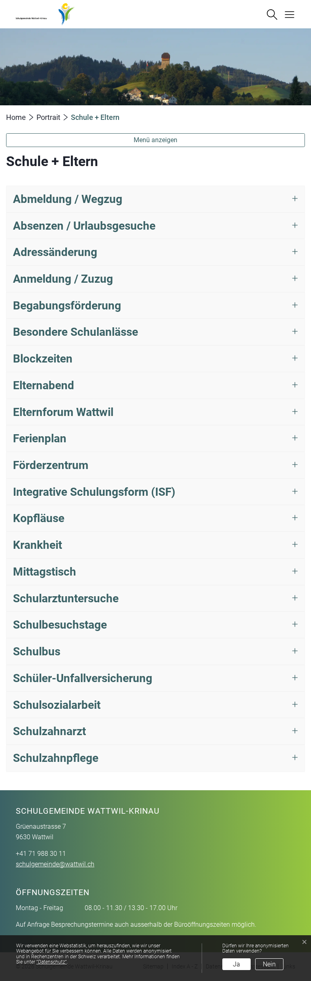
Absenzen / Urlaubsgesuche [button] (84, 225)
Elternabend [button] (43, 385)
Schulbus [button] (36, 651)
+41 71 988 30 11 (41, 853)
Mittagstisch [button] (44, 571)
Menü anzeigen (155, 140)
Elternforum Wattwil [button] (63, 412)
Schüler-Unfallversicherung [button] (82, 678)
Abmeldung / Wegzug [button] (67, 199)
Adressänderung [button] (55, 252)
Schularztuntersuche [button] (66, 598)
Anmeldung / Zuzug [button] (63, 279)
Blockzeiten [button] (42, 358)
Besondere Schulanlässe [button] (75, 332)
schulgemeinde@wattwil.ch (55, 864)
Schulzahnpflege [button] (55, 758)
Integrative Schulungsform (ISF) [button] (94, 492)
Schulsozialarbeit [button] (56, 705)
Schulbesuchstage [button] (60, 624)
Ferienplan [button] (39, 438)
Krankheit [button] (37, 545)
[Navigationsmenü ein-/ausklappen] (286, 14)
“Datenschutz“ (51, 962)
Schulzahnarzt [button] (49, 731)
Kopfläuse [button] (38, 518)
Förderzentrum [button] (50, 465)
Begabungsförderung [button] (67, 305)
